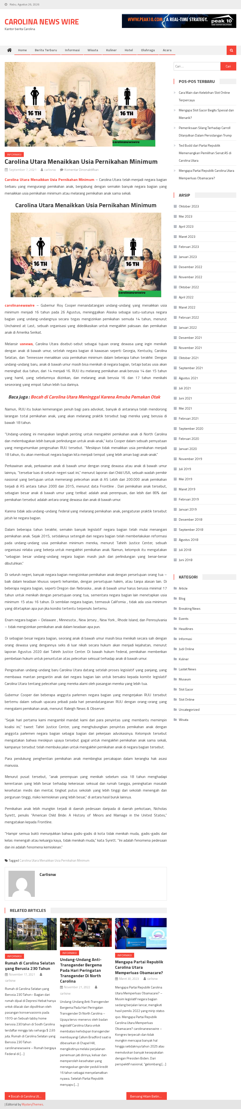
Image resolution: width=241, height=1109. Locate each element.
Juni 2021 (185, 398)
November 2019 (190, 458)
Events (184, 618)
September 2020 (191, 428)
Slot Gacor (186, 689)
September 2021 (191, 367)
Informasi (72, 49)
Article (183, 588)
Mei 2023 (185, 216)
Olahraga (148, 49)
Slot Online (186, 699)
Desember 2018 (190, 519)
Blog (182, 598)
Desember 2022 (190, 266)
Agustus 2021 (188, 377)
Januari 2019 (188, 509)
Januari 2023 (188, 256)
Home (22, 49)
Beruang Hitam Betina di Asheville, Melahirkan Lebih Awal (148, 1096)
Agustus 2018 (188, 539)
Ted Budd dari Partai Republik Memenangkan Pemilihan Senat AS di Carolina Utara (205, 153)
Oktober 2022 (189, 287)
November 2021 (190, 347)
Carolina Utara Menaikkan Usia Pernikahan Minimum (54, 860)
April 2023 (186, 226)
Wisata (93, 49)
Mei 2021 (185, 408)
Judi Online (186, 648)
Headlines (186, 628)
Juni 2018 (185, 559)
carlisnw (50, 169)
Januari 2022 (188, 327)
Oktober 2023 (189, 206)
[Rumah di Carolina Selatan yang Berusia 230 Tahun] (31, 934)
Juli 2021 (185, 388)
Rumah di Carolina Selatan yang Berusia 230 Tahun (30, 966)
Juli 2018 (185, 549)
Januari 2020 (188, 448)
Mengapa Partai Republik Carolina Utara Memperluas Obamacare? (139, 967)
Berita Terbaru (46, 49)
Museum (185, 679)
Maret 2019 (187, 489)
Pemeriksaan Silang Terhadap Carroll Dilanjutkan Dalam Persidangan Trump (205, 131)
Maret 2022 (187, 307)
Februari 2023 (189, 246)
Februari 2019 (189, 499)
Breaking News (190, 608)
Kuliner (111, 49)
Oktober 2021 (189, 357)
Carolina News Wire (42, 21)
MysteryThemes (32, 1104)
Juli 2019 (185, 468)
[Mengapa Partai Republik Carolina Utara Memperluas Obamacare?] (141, 933)
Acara (167, 49)
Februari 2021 (189, 418)
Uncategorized (189, 709)
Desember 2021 (190, 337)
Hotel (129, 49)
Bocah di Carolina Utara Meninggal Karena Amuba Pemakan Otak (95, 396)
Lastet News (187, 669)
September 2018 (191, 529)
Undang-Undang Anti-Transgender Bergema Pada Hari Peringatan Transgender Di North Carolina (81, 970)
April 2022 (186, 297)
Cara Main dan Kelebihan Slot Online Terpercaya (204, 96)
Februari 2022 (189, 317)
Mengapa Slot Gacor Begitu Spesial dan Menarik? (206, 114)
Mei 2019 (185, 478)
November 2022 (190, 276)
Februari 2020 (189, 438)
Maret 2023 (187, 236)
